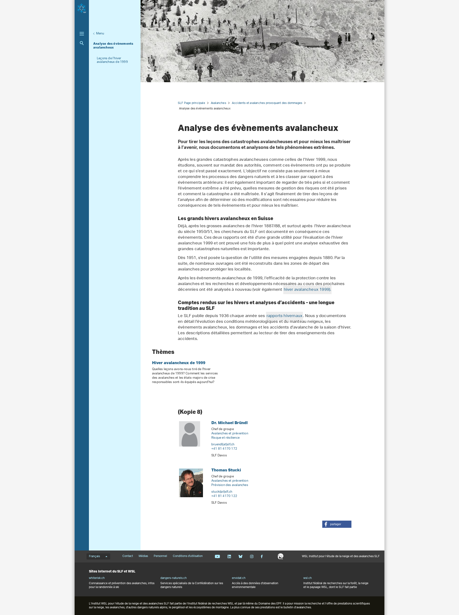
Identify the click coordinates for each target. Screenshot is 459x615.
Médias (143, 556)
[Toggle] (82, 33)
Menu (100, 34)
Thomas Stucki (226, 469)
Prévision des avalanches (229, 485)
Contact (127, 556)
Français (94, 556)
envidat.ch (239, 578)
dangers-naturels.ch (173, 578)
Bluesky (240, 556)
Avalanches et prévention (229, 433)
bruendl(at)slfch (222, 444)
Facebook (262, 556)
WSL (280, 556)
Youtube (217, 556)
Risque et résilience (225, 437)
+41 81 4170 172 (224, 448)
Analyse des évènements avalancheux (113, 45)
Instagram (252, 556)
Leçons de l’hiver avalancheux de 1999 (112, 60)
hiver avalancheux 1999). (307, 290)
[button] (336, 524)
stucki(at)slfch (221, 491)
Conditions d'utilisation (188, 556)
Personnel (160, 556)
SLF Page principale (191, 103)
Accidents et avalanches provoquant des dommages (267, 103)
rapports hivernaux (285, 316)
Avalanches (218, 103)
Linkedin (229, 556)
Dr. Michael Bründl (229, 422)
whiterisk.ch (97, 578)
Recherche (82, 43)
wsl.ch (307, 578)
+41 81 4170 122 (224, 496)
